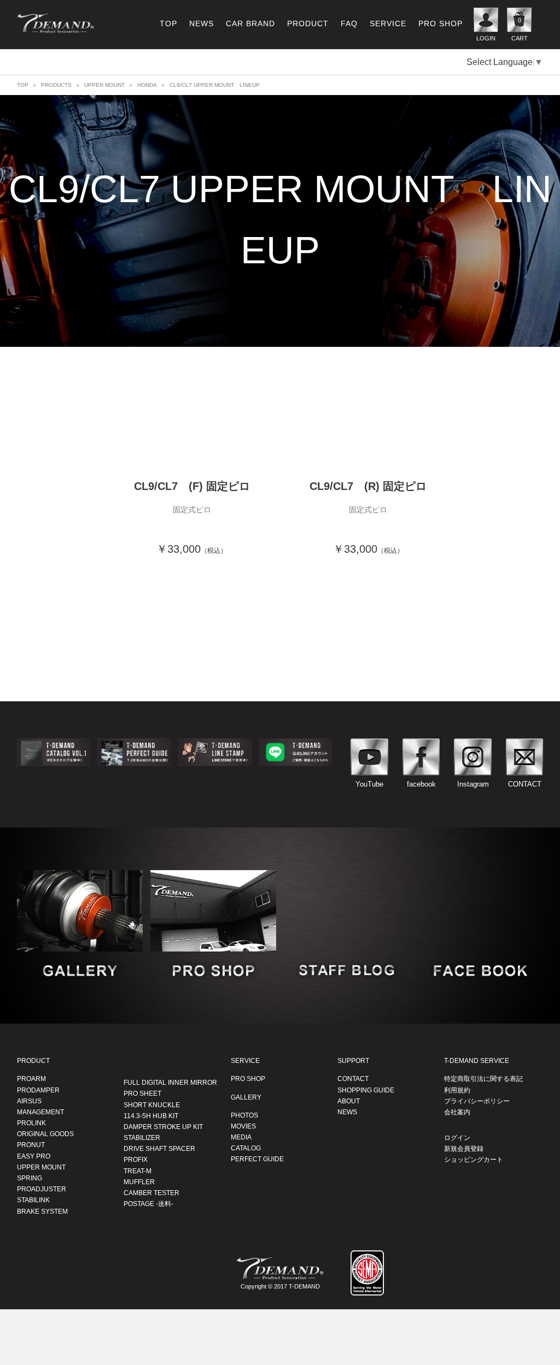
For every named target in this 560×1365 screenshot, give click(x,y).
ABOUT (348, 1100)
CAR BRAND (250, 23)
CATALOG (246, 1147)
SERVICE (388, 23)
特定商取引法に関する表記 (483, 1078)
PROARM (31, 1078)
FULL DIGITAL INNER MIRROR (170, 1082)
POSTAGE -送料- (148, 1203)
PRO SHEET (142, 1093)
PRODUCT (308, 23)
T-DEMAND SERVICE (476, 1060)
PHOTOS (244, 1115)
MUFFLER (139, 1181)
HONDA (147, 85)
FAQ (349, 23)
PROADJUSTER (41, 1188)
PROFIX (136, 1159)
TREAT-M (137, 1170)
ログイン (457, 1137)
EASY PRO (33, 1156)
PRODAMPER (38, 1090)
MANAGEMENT (40, 1111)
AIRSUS (29, 1100)
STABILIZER (142, 1137)
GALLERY (246, 1097)
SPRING (29, 1177)
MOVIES (243, 1126)
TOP (168, 23)
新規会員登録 (463, 1148)
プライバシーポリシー (477, 1100)
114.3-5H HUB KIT (151, 1115)
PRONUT (31, 1145)
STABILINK (33, 1200)
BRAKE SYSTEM (42, 1211)
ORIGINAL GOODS (45, 1133)
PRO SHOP (440, 23)
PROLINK (31, 1122)
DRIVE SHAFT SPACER (159, 1148)
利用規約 (457, 1090)
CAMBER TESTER (151, 1192)
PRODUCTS (56, 85)
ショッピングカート (473, 1159)
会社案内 (457, 1111)
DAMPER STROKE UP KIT (163, 1126)
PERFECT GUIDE (257, 1159)
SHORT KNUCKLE (152, 1104)
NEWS (201, 23)
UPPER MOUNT (104, 85)
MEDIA (241, 1137)
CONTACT (353, 1078)
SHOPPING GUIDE (365, 1090)
